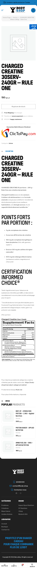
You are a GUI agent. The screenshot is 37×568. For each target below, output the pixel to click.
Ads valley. (17, 557)
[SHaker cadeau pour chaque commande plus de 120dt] (36, 2)
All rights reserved (27, 557)
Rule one (19, 390)
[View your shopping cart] (33, 10)
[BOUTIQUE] (4, 564)
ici (25, 394)
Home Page (7, 17)
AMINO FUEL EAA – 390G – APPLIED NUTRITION (24, 428)
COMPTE (14, 566)
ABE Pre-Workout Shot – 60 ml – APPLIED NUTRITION (25, 443)
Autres (15, 17)
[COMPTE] (14, 565)
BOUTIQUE (4, 566)
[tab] (18, 151)
